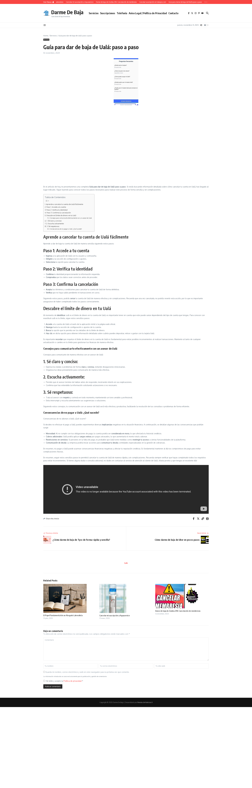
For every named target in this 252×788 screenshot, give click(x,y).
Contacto (173, 13)
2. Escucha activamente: (55, 223)
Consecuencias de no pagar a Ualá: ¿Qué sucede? (66, 229)
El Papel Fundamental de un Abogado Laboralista (63, 615)
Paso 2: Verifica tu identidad (56, 210)
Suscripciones (107, 13)
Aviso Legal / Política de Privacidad (148, 13)
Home (45, 36)
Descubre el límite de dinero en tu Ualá (61, 215)
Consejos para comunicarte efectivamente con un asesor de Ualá (71, 218)
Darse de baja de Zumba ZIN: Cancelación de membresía (177, 611)
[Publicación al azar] (201, 25)
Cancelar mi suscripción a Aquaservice (114, 615)
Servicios (94, 13)
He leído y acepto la (64, 681)
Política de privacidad (73, 681)
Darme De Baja (67, 12)
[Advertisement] (94, 126)
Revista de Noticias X (145, 702)
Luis (126, 563)
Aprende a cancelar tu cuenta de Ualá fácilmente (64, 204)
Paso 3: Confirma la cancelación (59, 213)
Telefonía (122, 13)
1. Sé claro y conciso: (54, 221)
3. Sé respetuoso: (53, 226)
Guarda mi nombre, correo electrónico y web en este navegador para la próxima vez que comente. (87, 672)
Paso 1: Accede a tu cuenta (56, 207)
